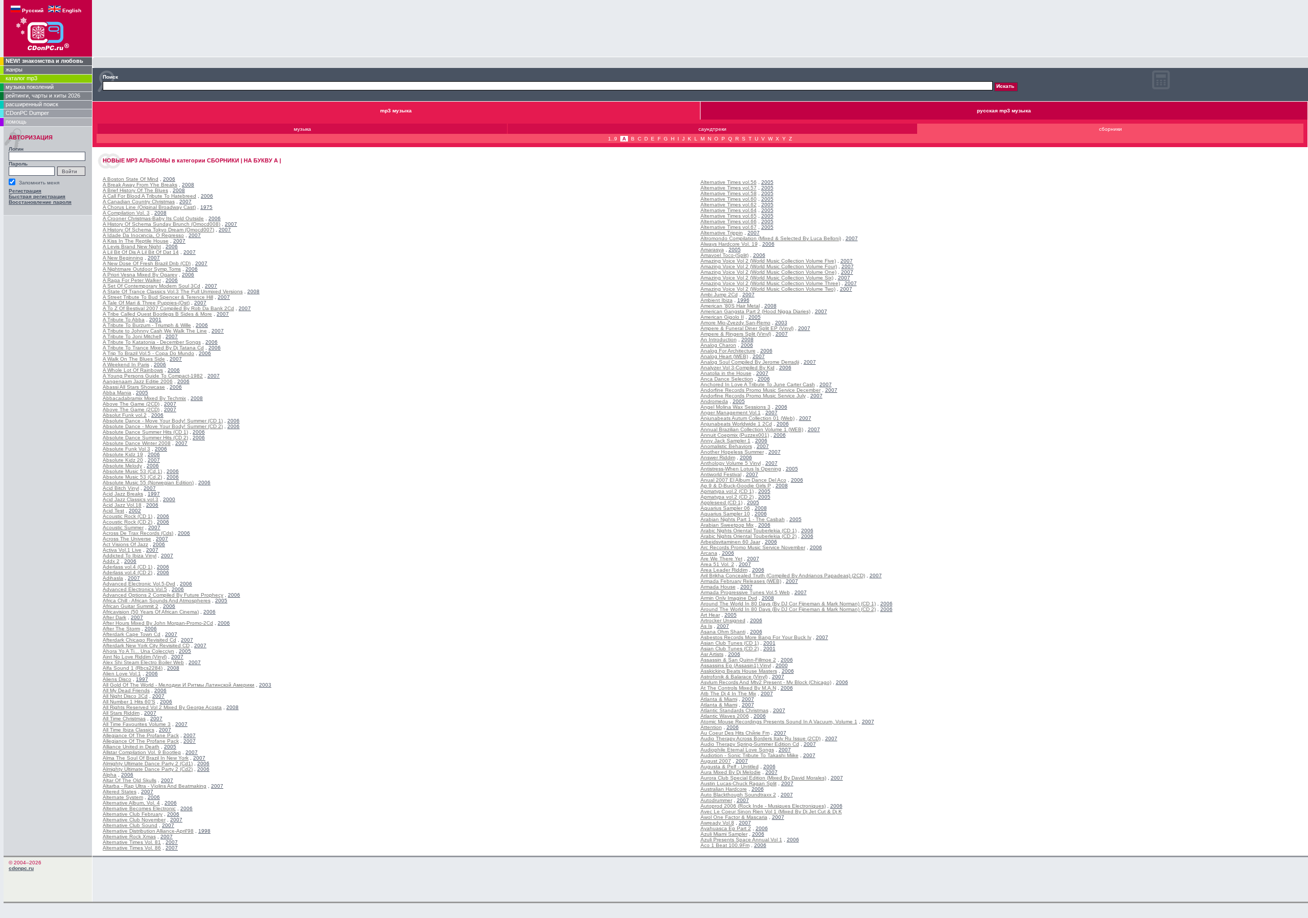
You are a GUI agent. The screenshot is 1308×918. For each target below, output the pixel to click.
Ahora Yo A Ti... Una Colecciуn (138, 651)
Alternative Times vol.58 (728, 193)
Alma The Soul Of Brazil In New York (146, 758)
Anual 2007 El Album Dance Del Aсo (743, 480)
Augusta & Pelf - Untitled (729, 766)
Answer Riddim (717, 457)
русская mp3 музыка (1004, 110)
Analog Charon (718, 345)
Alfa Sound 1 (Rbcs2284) (132, 668)
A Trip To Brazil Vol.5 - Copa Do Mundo (148, 353)
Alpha (109, 775)
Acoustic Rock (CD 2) (127, 522)
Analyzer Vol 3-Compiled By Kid (737, 367)
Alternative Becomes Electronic (139, 808)
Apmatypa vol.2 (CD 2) (727, 497)
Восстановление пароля (40, 202)
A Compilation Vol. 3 (126, 213)
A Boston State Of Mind (130, 179)
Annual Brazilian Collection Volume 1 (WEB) (751, 429)
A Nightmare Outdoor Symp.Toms (142, 269)
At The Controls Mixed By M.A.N (738, 688)
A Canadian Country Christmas (139, 201)
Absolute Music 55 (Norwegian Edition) (148, 482)
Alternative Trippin (721, 233)
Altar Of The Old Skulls (129, 780)
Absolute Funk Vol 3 (126, 449)
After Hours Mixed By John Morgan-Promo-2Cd (158, 623)
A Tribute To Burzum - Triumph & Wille (147, 325)
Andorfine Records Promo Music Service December (760, 390)
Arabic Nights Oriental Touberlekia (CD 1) (748, 530)
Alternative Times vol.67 (728, 227)
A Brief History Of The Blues (135, 190)
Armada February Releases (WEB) (740, 581)
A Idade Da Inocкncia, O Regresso (143, 235)
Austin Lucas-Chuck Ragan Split (738, 783)
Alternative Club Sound (130, 825)
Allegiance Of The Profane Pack (141, 735)
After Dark (114, 617)
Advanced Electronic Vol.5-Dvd (139, 583)
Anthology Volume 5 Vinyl (730, 463)
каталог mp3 (21, 78)
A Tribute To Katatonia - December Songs (152, 342)
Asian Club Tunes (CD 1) (729, 643)
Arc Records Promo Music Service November (752, 547)
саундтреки (712, 129)
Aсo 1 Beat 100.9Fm (725, 845)
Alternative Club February (132, 814)
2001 (155, 319)
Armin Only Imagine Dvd (728, 598)
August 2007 (715, 761)
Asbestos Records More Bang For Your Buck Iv (755, 637)
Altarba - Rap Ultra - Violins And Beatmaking (154, 786)
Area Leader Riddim (724, 570)
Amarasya (712, 249)
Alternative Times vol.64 (728, 210)
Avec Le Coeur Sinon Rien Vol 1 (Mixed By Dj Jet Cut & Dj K (771, 811)
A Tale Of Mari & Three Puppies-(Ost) (146, 302)
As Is (706, 626)
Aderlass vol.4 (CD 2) (127, 572)
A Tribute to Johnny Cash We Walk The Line (155, 331)
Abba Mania (117, 392)
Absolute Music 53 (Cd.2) (132, 477)
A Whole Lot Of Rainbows (133, 370)
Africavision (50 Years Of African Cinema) (151, 612)
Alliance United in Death (131, 746)
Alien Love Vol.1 (122, 673)
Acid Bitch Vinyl (121, 488)
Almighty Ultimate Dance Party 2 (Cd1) (148, 763)
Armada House (718, 587)
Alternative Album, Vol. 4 (131, 803)
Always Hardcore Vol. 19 (729, 244)
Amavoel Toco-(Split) (724, 255)
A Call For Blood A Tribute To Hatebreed (149, 196)
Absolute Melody (122, 465)
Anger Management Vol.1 (730, 412)
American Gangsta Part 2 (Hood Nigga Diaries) (755, 311)
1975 (206, 207)
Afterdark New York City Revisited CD (146, 645)
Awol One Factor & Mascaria (733, 817)
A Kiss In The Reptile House (136, 241)
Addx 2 (111, 561)
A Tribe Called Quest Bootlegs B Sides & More (157, 314)
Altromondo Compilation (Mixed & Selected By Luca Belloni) (770, 238)
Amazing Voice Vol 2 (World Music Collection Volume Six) (766, 277)
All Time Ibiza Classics (128, 730)
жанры (14, 69)
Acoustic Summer (123, 527)
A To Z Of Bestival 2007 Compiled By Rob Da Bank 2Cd (168, 308)
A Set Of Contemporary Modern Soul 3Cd (151, 286)
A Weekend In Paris (126, 364)
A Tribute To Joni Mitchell (132, 336)
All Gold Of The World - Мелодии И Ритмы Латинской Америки (178, 685)
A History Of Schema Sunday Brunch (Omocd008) (161, 224)
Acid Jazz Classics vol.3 (130, 499)
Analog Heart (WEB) (724, 356)
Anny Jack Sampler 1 (725, 440)
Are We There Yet (721, 558)
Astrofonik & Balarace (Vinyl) (733, 676)
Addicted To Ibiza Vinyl (129, 555)
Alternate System (123, 797)
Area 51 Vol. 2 (717, 564)
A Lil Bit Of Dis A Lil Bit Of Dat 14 (141, 252)
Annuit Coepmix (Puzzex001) (734, 435)
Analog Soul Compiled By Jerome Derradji (749, 362)
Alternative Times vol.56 (728, 182)
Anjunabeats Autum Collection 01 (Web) (747, 418)
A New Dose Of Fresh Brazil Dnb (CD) (147, 263)
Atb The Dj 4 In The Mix (728, 693)
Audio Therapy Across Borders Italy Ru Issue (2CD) (760, 738)
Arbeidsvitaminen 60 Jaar (730, 542)
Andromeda (714, 401)
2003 (265, 685)
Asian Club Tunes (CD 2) (729, 648)
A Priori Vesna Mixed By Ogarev (140, 274)
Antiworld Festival (720, 474)
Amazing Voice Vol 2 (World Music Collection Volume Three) (770, 283)
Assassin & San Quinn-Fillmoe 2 (738, 660)
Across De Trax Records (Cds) (138, 533)
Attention (711, 727)
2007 (185, 201)
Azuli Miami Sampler (724, 834)
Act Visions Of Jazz (125, 544)
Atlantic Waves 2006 (724, 716)
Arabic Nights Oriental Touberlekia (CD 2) (748, 536)
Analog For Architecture (728, 351)
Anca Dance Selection (726, 379)
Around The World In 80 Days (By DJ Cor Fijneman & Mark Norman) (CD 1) (788, 603)
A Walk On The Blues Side (134, 359)
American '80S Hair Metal (730, 306)
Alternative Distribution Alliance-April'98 (148, 831)
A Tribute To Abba (124, 319)
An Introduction (718, 339)
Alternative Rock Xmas (129, 836)
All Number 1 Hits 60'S (129, 701)
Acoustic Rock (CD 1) (127, 516)
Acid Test (113, 510)
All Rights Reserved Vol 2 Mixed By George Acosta (162, 707)
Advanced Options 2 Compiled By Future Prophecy (163, 595)
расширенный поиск (32, 104)
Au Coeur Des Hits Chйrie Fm (734, 733)
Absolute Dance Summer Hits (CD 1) (145, 432)
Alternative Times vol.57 (728, 188)
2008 (188, 184)
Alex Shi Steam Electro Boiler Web (143, 662)
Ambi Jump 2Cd (719, 294)
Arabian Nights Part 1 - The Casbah (742, 519)
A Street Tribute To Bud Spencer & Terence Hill (158, 297)
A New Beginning (123, 258)
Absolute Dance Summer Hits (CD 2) (145, 437)
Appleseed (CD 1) (721, 502)
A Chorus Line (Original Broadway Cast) (149, 207)
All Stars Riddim (121, 713)
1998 (204, 831)
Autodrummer (716, 800)
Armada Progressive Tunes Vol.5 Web (745, 592)
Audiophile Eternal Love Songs (737, 749)
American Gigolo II (722, 317)
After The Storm (121, 628)
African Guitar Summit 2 (130, 606)
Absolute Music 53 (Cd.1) (132, 471)
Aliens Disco (117, 679)
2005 (142, 392)
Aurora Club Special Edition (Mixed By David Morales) (763, 778)
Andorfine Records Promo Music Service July (753, 395)
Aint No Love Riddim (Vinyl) (135, 657)
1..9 (612, 139)
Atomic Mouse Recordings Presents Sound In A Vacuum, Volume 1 (778, 721)
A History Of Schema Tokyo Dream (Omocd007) (158, 229)
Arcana (708, 553)
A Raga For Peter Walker (132, 280)
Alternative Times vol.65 (728, 216)
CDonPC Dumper (27, 113)
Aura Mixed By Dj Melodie (730, 772)
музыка (302, 129)
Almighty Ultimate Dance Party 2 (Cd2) (148, 769)
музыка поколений (30, 87)
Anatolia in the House (726, 373)
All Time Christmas (124, 718)
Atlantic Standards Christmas (734, 710)
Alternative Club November (134, 819)
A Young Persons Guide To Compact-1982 (153, 376)
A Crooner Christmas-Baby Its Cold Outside (153, 218)
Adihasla (113, 578)
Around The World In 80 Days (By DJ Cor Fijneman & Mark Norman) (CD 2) (788, 609)
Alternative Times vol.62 (728, 204)
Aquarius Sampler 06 (725, 508)
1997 (154, 494)
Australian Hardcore (723, 789)
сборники (1110, 129)
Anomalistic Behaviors (726, 446)
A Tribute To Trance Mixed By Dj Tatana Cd (153, 347)
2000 (169, 499)
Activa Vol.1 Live (122, 550)
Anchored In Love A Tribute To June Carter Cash (757, 384)
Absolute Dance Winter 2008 (137, 443)
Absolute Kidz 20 (123, 460)
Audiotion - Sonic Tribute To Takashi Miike (749, 755)
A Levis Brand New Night (132, 246)
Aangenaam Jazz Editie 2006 (138, 381)
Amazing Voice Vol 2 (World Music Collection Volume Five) (768, 261)
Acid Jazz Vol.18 (122, 505)
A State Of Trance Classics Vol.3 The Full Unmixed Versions (173, 291)
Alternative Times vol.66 (728, 221)
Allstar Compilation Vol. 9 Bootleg (142, 752)
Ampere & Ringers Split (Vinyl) (735, 334)
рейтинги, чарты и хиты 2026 (43, 95)
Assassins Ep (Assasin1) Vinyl (735, 665)
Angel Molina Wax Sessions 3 (735, 407)
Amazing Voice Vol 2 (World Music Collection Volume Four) (768, 266)
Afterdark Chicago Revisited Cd (139, 640)
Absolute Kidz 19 (123, 454)
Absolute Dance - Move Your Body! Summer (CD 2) (163, 426)
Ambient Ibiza (716, 300)
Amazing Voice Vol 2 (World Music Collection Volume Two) (767, 289)
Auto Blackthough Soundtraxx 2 (738, 794)
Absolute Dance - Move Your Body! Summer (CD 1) (163, 420)
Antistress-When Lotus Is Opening (740, 469)
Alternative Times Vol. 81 (132, 842)
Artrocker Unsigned (722, 620)
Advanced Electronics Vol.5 (135, 589)
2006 (169, 179)
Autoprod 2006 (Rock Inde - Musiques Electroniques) (763, 806)
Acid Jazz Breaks (123, 494)
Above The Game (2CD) (131, 404)
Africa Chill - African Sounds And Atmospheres (157, 600)
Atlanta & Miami (718, 699)
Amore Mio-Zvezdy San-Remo (735, 322)
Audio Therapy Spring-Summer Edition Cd (749, 744)
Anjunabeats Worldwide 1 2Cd (736, 424)
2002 (135, 510)
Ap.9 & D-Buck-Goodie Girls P (735, 485)
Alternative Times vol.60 (728, 199)
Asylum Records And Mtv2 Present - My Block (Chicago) (765, 682)
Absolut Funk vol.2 (125, 415)
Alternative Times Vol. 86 (132, 848)
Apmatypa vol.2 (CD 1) (727, 491)
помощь (16, 122)
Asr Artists (711, 654)
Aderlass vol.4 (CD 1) (127, 567)
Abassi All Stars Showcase (134, 387)
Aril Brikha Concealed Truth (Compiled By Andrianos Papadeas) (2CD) (782, 575)
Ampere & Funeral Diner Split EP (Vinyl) (746, 328)
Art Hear (710, 615)
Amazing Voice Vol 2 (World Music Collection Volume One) (768, 272)
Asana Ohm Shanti (722, 631)
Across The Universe (127, 539)
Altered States (119, 791)
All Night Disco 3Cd (125, 696)
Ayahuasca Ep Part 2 (725, 828)
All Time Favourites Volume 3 (137, 724)
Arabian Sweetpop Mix (727, 525)
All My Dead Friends (126, 690)
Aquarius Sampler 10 (725, 513)
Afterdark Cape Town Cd (131, 634)
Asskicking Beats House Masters (738, 671)
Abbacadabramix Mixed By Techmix (144, 398)
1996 (743, 300)
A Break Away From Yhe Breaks (140, 184)
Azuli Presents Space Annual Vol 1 (741, 839)
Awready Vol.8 (717, 823)
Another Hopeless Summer (732, 452)
